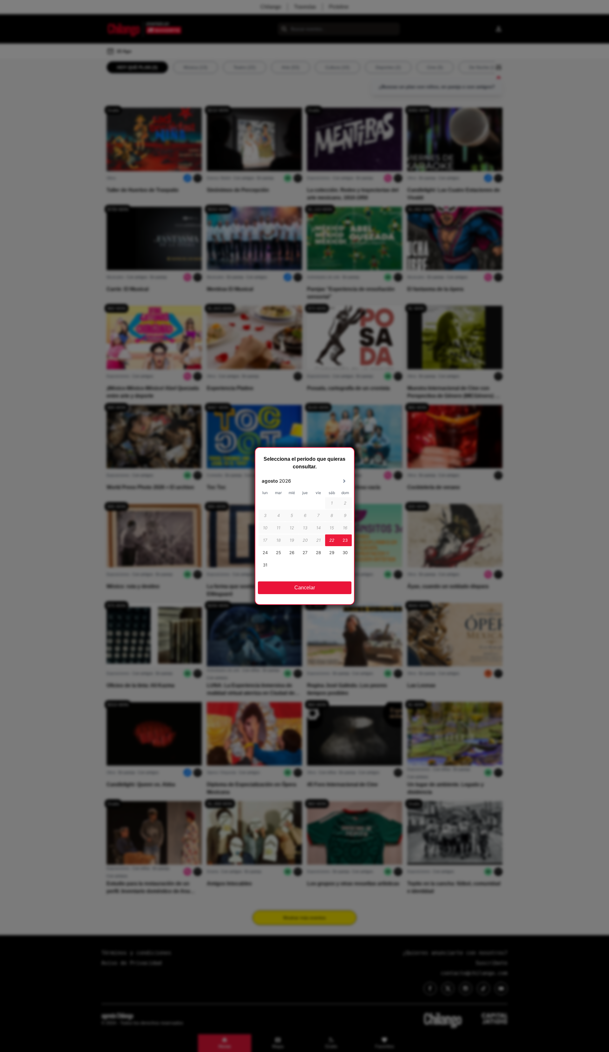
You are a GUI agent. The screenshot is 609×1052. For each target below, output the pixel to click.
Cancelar (304, 587)
